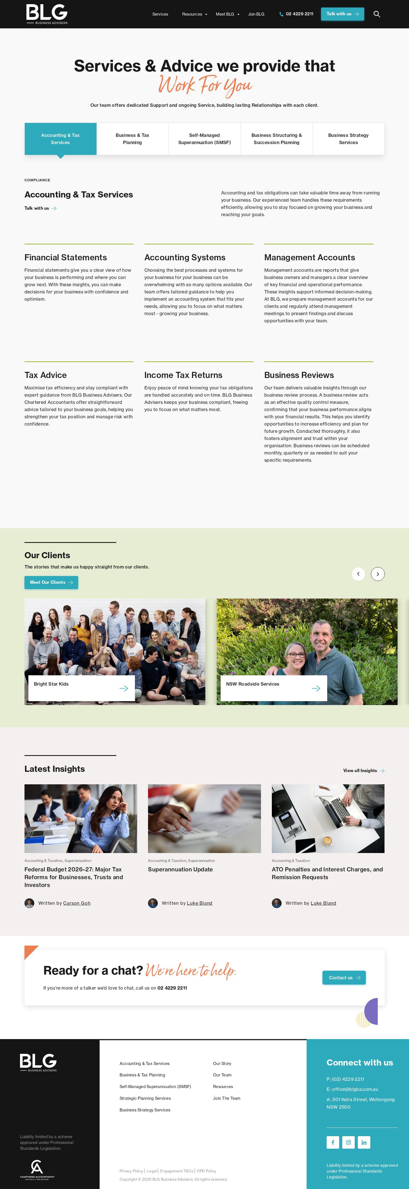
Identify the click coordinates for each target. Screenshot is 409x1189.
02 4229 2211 (299, 13)
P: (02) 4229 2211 (345, 1079)
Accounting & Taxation (43, 860)
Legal (152, 1171)
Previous (358, 574)
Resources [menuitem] (192, 14)
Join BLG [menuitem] (256, 14)
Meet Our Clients (47, 582)
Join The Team (226, 1098)
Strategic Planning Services (145, 1098)
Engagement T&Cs (176, 1171)
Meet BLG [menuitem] (225, 14)
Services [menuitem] (160, 14)
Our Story (222, 1063)
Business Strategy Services (145, 1110)
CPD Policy (206, 1171)
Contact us (341, 977)
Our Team (222, 1074)
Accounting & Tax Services (145, 1063)
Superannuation (78, 860)
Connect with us (360, 1062)
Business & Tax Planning (142, 1074)
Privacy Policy (131, 1171)
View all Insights (360, 770)
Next (378, 574)
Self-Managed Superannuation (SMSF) (155, 1086)
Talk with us (339, 13)
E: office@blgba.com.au (352, 1089)
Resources (223, 1086)
